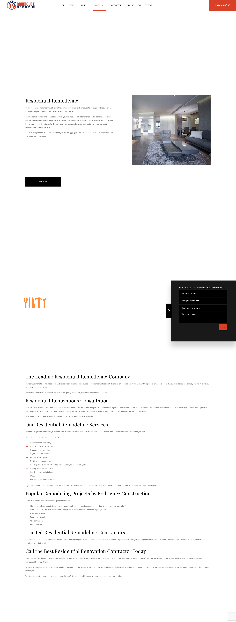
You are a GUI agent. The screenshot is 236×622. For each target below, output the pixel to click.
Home (63, 5)
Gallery (131, 5)
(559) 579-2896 (222, 5)
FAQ (139, 5)
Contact (148, 5)
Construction (115, 5)
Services (84, 5)
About (71, 5)
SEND (223, 327)
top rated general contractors (80, 124)
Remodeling (98, 5)
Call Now (43, 182)
